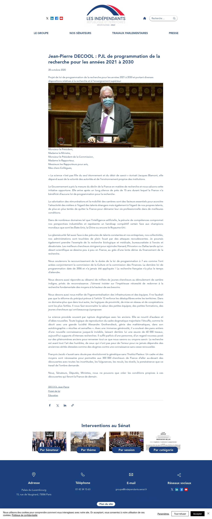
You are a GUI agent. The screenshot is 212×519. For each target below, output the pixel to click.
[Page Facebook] (56, 18)
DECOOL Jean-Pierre (58, 386)
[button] (41, 33)
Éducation (53, 395)
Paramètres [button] (163, 513)
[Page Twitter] (47, 18)
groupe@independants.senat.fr (131, 489)
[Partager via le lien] (72, 405)
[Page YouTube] (61, 18)
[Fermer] (208, 514)
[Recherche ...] (174, 18)
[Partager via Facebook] (49, 405)
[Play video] (105, 115)
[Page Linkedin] (52, 18)
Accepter (197, 513)
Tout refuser (180, 513)
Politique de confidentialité (24, 515)
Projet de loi (54, 391)
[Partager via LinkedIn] (64, 405)
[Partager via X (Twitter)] (57, 405)
